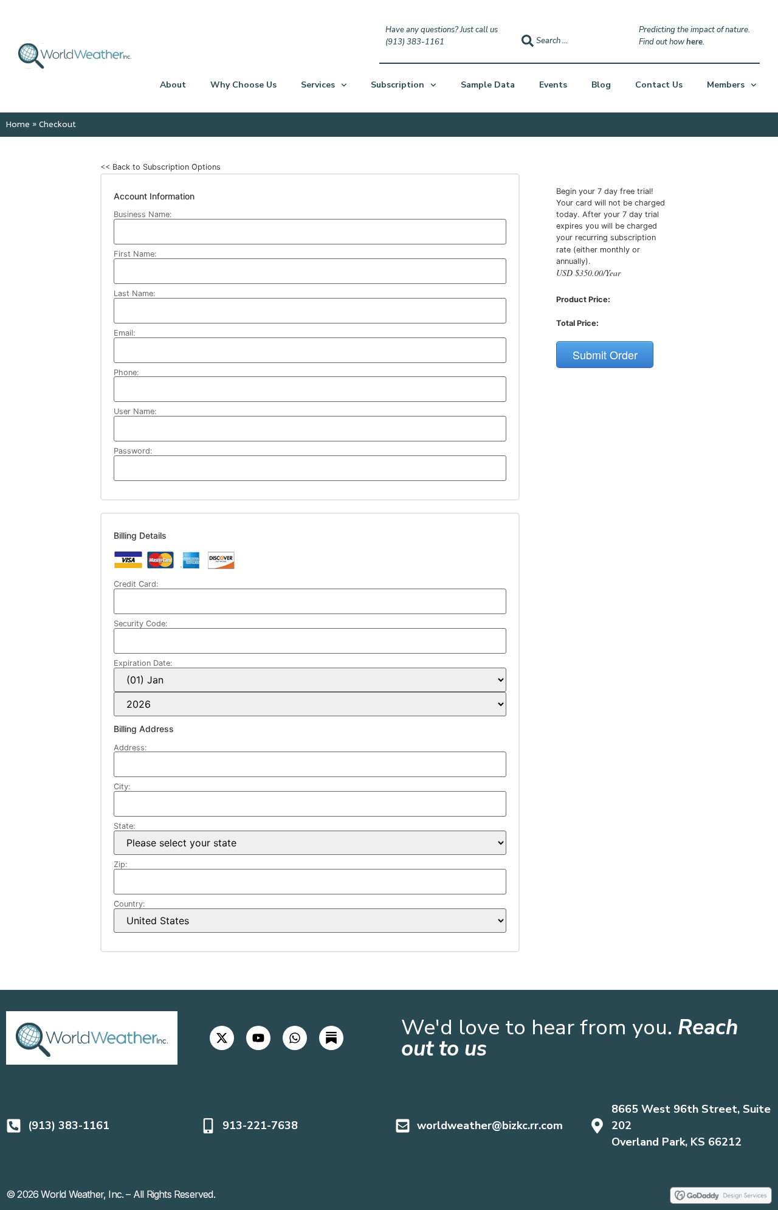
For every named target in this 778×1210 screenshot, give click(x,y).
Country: (129, 904)
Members (726, 85)
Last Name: (135, 294)
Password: (133, 451)
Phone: (126, 373)
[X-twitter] (222, 1038)
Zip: (121, 865)
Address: (130, 748)
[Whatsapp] (295, 1038)
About (173, 85)
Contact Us (659, 85)
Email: (125, 333)
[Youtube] (258, 1038)
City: (122, 787)
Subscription (397, 85)
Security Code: (141, 624)
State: (125, 827)
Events (553, 85)
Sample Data (488, 85)
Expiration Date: (143, 664)
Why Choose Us (243, 85)
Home (18, 124)
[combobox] (569, 41)
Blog (601, 85)
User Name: (135, 412)
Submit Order (605, 354)
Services (318, 85)
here (694, 41)
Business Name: (143, 215)
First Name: (135, 254)
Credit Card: (136, 585)
